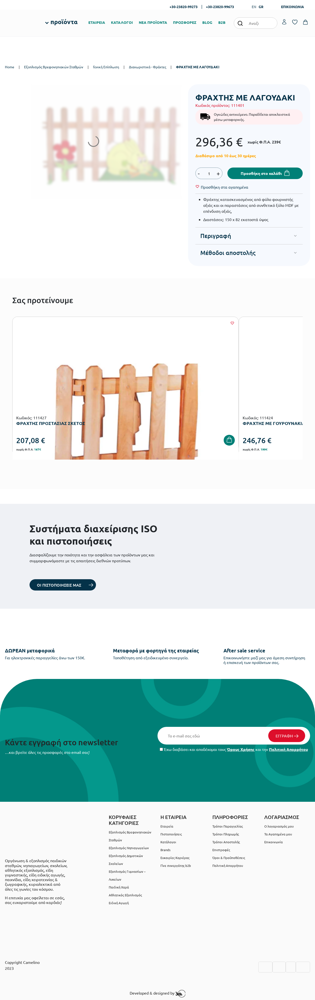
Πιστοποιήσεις (171, 834)
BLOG (207, 22)
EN (254, 6)
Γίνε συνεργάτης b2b (175, 865)
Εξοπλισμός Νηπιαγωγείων (129, 848)
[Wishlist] (232, 323)
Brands (165, 850)
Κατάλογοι (168, 842)
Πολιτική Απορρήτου (288, 749)
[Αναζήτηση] (240, 23)
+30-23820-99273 (184, 6)
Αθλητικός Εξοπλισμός (125, 895)
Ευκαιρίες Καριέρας (174, 858)
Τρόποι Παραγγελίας (227, 826)
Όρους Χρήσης (240, 749)
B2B (221, 22)
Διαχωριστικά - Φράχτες (147, 67)
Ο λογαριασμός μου (279, 826)
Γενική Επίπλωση (106, 67)
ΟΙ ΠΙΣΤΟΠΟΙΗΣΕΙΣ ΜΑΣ (59, 585)
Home (9, 67)
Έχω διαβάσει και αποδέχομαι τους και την (235, 749)
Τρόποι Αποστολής (226, 842)
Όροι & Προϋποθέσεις (228, 858)
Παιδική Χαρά (119, 887)
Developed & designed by (152, 993)
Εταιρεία (166, 826)
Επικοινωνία (273, 842)
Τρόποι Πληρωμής (225, 834)
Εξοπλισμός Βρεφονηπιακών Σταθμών (53, 67)
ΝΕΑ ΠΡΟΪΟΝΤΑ (153, 22)
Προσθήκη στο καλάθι (261, 173)
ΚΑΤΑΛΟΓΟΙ (122, 22)
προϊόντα (64, 22)
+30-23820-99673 (220, 6)
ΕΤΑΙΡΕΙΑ (96, 22)
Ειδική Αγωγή (119, 903)
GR (261, 6)
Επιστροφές (221, 850)
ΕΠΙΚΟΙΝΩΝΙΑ (292, 6)
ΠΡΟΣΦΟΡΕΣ (184, 22)
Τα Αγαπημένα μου (278, 834)
